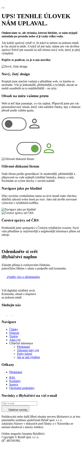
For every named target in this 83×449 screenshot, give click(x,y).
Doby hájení (24, 353)
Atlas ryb (14, 339)
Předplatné (23, 346)
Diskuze (14, 332)
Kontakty (15, 381)
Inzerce (13, 384)
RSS (12, 377)
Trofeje (13, 336)
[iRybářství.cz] (41, 3)
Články (13, 329)
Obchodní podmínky (22, 388)
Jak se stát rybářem (28, 357)
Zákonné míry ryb (28, 350)
